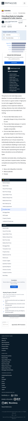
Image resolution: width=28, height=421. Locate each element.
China (3, 381)
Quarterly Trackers (7, 263)
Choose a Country (7, 269)
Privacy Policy (5, 346)
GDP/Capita (5, 215)
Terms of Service (5, 344)
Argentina (8, 43)
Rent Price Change (7, 191)
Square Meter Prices (7, 194)
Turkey (3, 385)
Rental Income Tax (7, 255)
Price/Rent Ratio (6, 209)
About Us (4, 340)
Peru (10, 51)
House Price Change (7, 188)
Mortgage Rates (6, 212)
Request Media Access (7, 407)
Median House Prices (6, 366)
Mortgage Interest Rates (7, 370)
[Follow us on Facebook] (15, 415)
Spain (3, 377)
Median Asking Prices (7, 197)
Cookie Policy (5, 348)
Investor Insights (6, 260)
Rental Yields (5, 186)
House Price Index (7, 231)
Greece (3, 383)
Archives (4, 350)
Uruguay (9, 45)
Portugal (4, 379)
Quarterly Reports (7, 266)
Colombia (15, 13)
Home (3, 13)
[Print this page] (25, 26)
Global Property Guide (12, 21)
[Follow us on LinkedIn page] (12, 415)
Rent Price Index (6, 240)
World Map (5, 275)
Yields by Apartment (7, 206)
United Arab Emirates (7, 375)
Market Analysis (6, 183)
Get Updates (14, 286)
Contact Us (4, 338)
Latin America (8, 13)
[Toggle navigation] (24, 3)
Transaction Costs (7, 249)
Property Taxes (6, 252)
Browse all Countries (6, 356)
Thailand (4, 387)
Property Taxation (7, 218)
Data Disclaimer (5, 342)
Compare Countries (7, 272)
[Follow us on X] (14, 415)
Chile (10, 47)
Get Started (14, 62)
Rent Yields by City (7, 203)
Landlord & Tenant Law (8, 221)
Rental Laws (5, 257)
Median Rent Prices (7, 200)
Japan (3, 389)
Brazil (9, 49)
